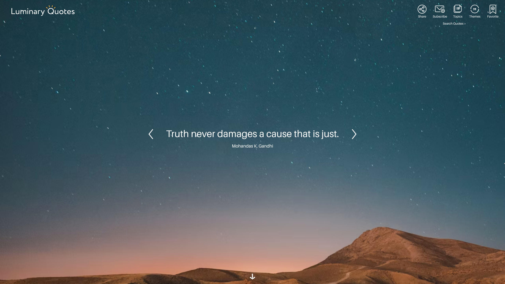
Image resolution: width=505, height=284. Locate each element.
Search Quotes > (454, 23)
